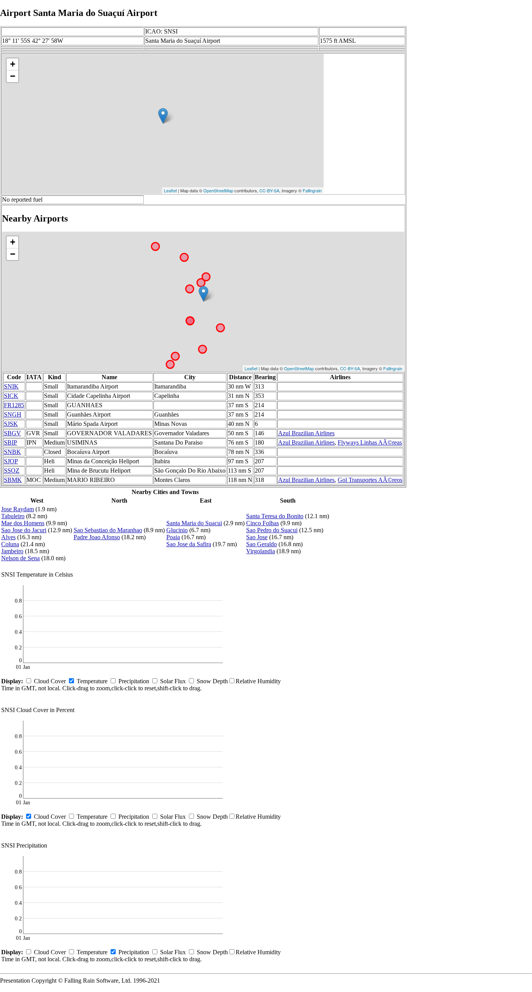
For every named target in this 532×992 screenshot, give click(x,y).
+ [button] (12, 64)
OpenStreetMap (218, 190)
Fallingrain (312, 190)
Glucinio (177, 530)
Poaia (173, 537)
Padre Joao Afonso (97, 537)
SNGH (12, 414)
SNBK (12, 452)
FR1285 (14, 405)
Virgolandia (260, 551)
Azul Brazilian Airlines (306, 433)
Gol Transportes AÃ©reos (370, 480)
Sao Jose (257, 537)
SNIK (11, 386)
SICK (11, 395)
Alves (8, 537)
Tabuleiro (13, 516)
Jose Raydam (17, 509)
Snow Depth (212, 681)
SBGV (12, 433)
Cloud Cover (50, 681)
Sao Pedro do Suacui (272, 530)
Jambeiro (12, 551)
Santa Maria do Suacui (194, 523)
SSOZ (11, 470)
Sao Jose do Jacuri (23, 530)
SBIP (10, 442)
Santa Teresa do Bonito (274, 516)
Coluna (10, 544)
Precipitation (133, 681)
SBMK (13, 480)
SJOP (11, 461)
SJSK (11, 423)
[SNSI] (163, 116)
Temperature (92, 681)
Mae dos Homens (22, 523)
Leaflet (170, 190)
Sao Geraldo (261, 544)
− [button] (12, 76)
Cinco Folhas (262, 523)
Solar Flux (173, 681)
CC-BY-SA (269, 190)
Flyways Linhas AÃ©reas (370, 442)
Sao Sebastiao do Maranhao (108, 530)
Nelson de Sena (20, 558)
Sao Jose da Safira (188, 544)
